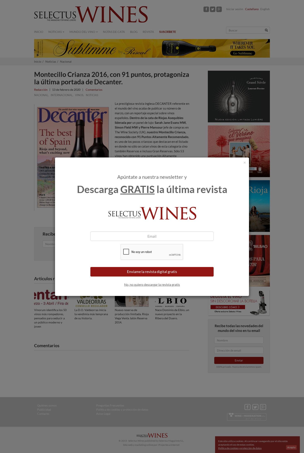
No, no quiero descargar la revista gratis (152, 284)
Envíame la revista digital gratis (152, 271)
